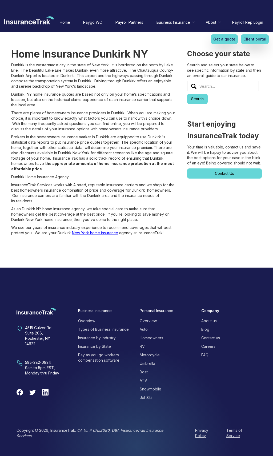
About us (209, 320)
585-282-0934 (38, 362)
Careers (208, 346)
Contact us (210, 338)
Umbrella (147, 363)
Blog (205, 329)
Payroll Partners (129, 22)
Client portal (254, 39)
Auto (144, 329)
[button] (174, 22)
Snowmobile (150, 389)
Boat (144, 372)
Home (65, 22)
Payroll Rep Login (247, 22)
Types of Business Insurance (103, 329)
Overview (86, 320)
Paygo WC (92, 22)
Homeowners (151, 338)
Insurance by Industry (97, 338)
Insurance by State (94, 346)
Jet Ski (146, 397)
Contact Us (224, 173)
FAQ (204, 355)
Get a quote (224, 39)
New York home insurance (95, 233)
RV (142, 346)
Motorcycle (150, 355)
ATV (143, 380)
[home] (29, 21)
